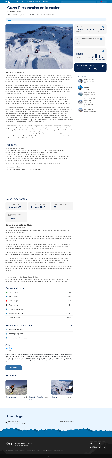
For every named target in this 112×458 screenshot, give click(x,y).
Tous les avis (14, 367)
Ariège (96, 69)
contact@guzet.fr (67, 422)
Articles (45, 1)
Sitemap (38, 450)
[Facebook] (104, 443)
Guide (9, 19)
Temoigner (38, 19)
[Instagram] (99, 443)
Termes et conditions (31, 450)
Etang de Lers (41, 14)
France (23, 14)
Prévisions (62, 19)
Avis (44, 19)
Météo (24, 19)
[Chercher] (94, 2)
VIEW (23, 397)
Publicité (29, 443)
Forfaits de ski (71, 19)
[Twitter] (95, 443)
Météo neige (16, 19)
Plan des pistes (52, 19)
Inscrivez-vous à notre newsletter (21, 445)
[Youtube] (91, 443)
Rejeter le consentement (58, 450)
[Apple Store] (102, 447)
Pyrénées (15, 14)
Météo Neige (19, 1)
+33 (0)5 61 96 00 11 (66, 420)
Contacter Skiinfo (20, 443)
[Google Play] (94, 447)
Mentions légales (9, 450)
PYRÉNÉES (11, 11)
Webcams (30, 19)
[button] (39, 182)
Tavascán (51, 14)
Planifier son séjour (33, 1)
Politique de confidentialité (20, 450)
